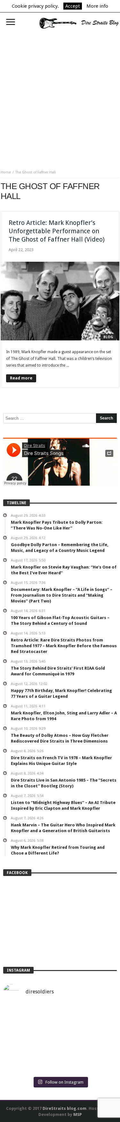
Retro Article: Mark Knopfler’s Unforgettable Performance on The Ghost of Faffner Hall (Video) (57, 231)
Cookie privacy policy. (35, 6)
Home (6, 172)
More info (97, 6)
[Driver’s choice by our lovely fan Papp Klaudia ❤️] (60, 1039)
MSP (77, 1114)
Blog (108, 337)
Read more (21, 378)
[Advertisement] (60, 97)
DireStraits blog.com (64, 1108)
